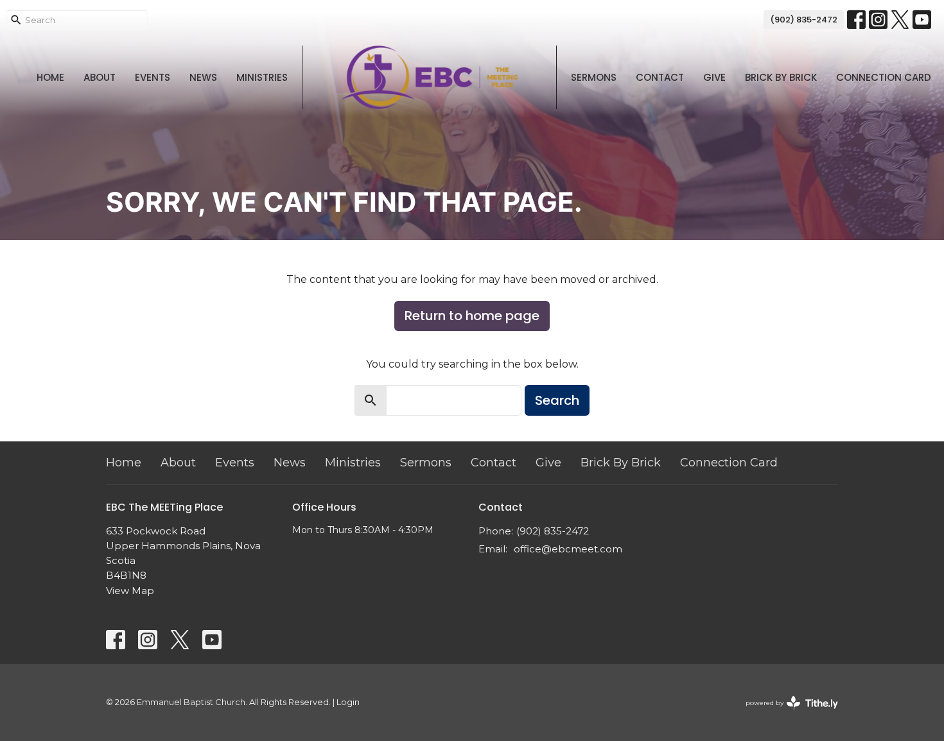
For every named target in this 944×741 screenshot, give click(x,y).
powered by (786, 714)
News (203, 77)
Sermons (593, 77)
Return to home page (472, 316)
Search (557, 400)
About (99, 77)
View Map (130, 590)
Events (152, 77)
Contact (660, 77)
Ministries (262, 77)
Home (50, 77)
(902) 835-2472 (803, 19)
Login (348, 702)
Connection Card (883, 77)
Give (714, 77)
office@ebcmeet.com (568, 549)
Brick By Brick (781, 77)
